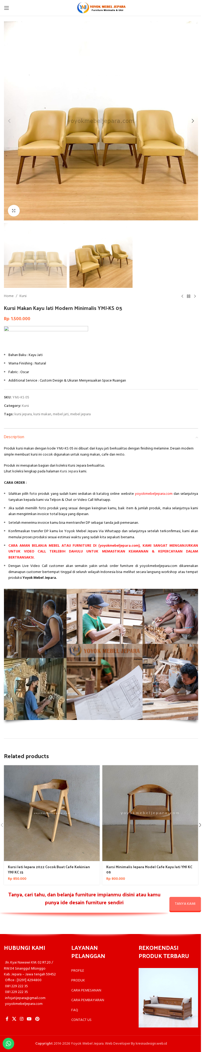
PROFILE (77, 971)
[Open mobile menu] (6, 8)
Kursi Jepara (69, 471)
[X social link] (14, 1019)
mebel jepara (80, 414)
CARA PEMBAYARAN (87, 1000)
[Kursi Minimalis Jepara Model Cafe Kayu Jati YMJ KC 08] (150, 813)
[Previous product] (182, 296)
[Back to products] (188, 296)
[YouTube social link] (29, 1019)
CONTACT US (81, 1020)
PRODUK (78, 980)
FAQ (74, 1010)
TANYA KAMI (185, 904)
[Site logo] (101, 8)
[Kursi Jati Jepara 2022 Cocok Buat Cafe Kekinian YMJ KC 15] (52, 813)
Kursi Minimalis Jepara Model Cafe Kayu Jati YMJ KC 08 (149, 869)
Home (9, 296)
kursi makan (42, 414)
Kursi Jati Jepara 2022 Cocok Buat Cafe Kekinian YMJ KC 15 (49, 869)
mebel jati (61, 414)
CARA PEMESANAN (86, 990)
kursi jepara (23, 414)
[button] (9, 121)
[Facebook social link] (7, 1019)
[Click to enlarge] (14, 211)
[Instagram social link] (21, 1019)
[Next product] (195, 296)
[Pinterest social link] (37, 1019)
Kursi (23, 296)
